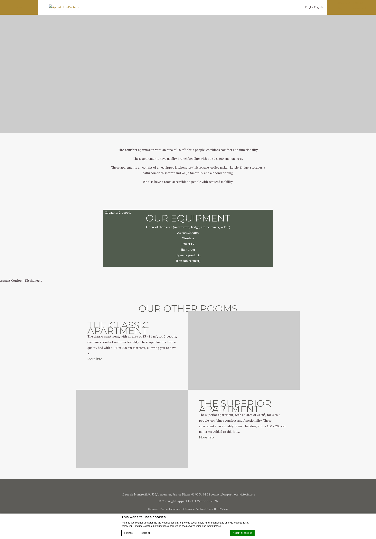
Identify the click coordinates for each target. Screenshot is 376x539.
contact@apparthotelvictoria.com (233, 494)
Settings (128, 533)
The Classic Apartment (118, 327)
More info (94, 359)
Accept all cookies (242, 533)
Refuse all (145, 533)
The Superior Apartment (235, 406)
